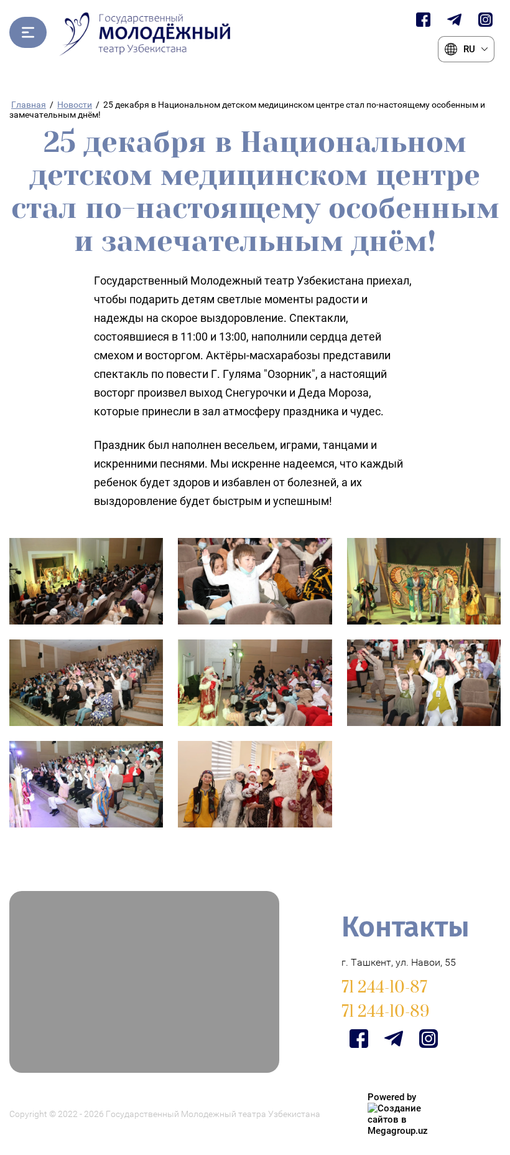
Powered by (392, 1097)
